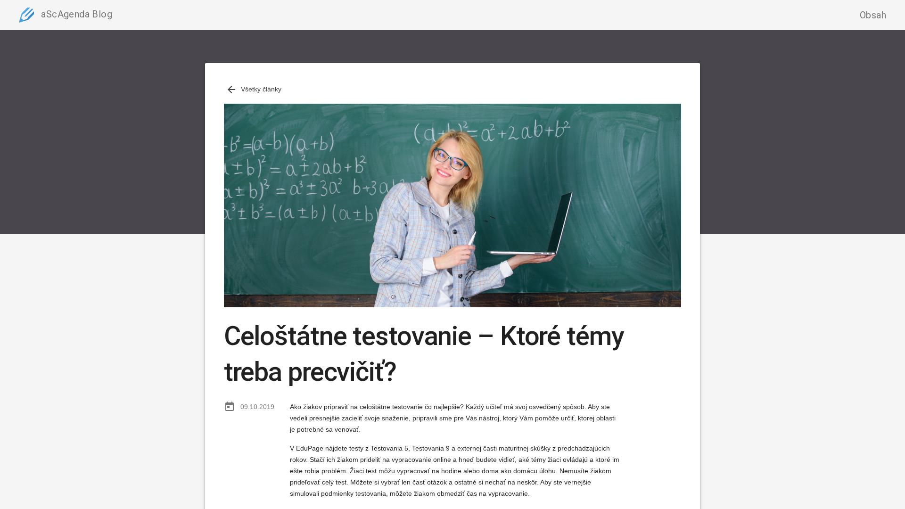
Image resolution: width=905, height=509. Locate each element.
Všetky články (253, 89)
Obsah (873, 15)
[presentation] (231, 89)
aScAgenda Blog (75, 14)
